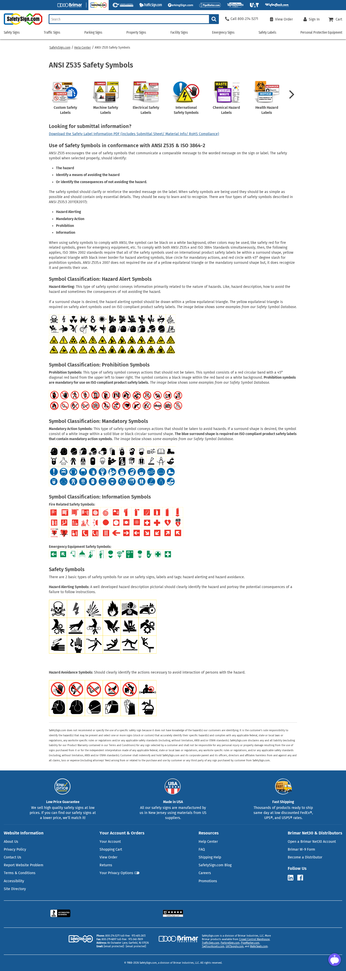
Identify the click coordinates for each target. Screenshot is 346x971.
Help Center (82, 47)
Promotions (208, 881)
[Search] (214, 19)
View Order (108, 857)
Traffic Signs (52, 32)
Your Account (110, 841)
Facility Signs (179, 32)
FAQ (202, 849)
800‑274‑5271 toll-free (117, 935)
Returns (106, 865)
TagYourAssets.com (213, 946)
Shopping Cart (111, 849)
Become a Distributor (305, 857)
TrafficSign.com (210, 942)
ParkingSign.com (230, 942)
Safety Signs (12, 32)
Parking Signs (93, 32)
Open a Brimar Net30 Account (312, 841)
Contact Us (12, 857)
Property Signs (136, 32)
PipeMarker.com (250, 942)
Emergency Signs (223, 32)
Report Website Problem (23, 865)
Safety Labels (267, 32)
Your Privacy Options (116, 873)
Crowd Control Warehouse (254, 939)
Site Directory (15, 889)
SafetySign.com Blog (215, 865)
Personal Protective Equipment (321, 32)
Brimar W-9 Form (301, 849)
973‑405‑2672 (139, 935)
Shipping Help (210, 857)
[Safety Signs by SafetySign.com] (21, 24)
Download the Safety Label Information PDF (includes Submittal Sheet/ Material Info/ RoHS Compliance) (134, 134)
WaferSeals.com (259, 946)
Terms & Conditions (19, 873)
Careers (205, 873)
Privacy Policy (15, 849)
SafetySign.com (59, 47)
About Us (11, 841)
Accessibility (14, 881)
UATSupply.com (235, 946)
